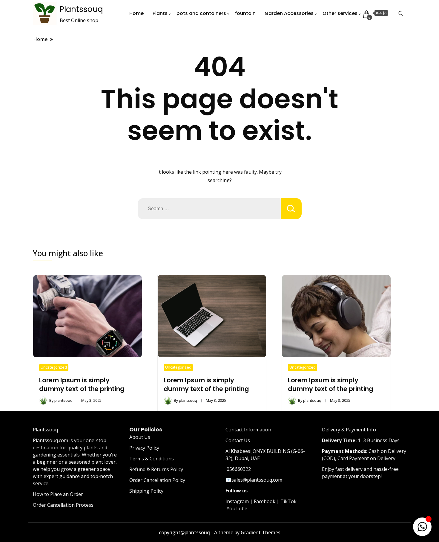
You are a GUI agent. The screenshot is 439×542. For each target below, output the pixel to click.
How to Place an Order (58, 494)
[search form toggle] (400, 13)
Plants (160, 13)
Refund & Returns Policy (156, 469)
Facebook (264, 501)
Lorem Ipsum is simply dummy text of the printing (82, 384)
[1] (422, 525)
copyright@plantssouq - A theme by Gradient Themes (219, 532)
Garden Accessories (289, 13)
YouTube (237, 508)
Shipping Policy (146, 491)
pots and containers (201, 13)
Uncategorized (54, 367)
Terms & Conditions (151, 458)
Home (136, 13)
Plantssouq (81, 9)
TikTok (288, 501)
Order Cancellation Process (63, 505)
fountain (245, 13)
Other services (340, 13)
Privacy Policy (144, 448)
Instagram (237, 501)
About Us (139, 437)
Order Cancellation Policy (157, 480)
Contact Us (237, 440)
